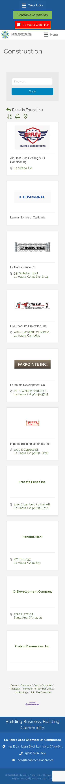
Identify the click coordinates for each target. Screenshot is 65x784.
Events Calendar (43, 685)
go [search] (34, 91)
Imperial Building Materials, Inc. (30, 443)
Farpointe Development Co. (28, 384)
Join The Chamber (41, 692)
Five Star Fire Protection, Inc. (28, 326)
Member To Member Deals (38, 688)
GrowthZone (46, 778)
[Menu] (33, 5)
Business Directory (21, 685)
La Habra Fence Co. (23, 267)
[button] (8, 110)
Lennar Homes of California (27, 217)
